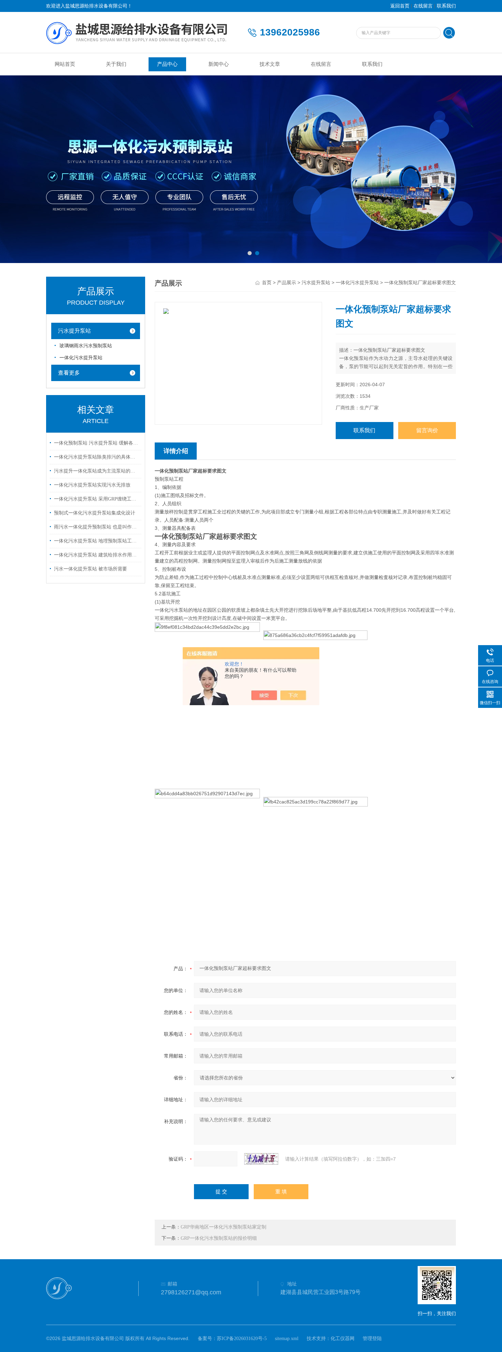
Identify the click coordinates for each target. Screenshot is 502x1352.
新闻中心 (218, 64)
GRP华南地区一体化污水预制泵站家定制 (223, 1227)
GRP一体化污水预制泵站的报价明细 (219, 1238)
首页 (266, 282)
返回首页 (399, 6)
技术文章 (270, 64)
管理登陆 (372, 1338)
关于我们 (116, 64)
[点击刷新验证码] (261, 1159)
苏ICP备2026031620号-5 (242, 1338)
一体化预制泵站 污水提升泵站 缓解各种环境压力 (96, 443)
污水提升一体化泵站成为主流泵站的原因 (96, 471)
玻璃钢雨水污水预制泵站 (85, 345)
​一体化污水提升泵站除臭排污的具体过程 (96, 457)
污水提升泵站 (74, 331)
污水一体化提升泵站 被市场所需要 (90, 568)
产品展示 (286, 282)
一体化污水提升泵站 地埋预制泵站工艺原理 (96, 540)
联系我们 (446, 6)
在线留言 (423, 6)
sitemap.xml (286, 1338)
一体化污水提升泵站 (80, 357)
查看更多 (69, 373)
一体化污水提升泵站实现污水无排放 (92, 485)
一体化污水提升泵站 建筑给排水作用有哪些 (96, 554)
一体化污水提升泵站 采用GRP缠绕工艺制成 (96, 498)
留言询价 (427, 430)
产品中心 (167, 64)
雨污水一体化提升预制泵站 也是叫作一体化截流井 (96, 526)
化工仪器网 (342, 1338)
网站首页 (65, 64)
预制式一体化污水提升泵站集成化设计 (94, 512)
